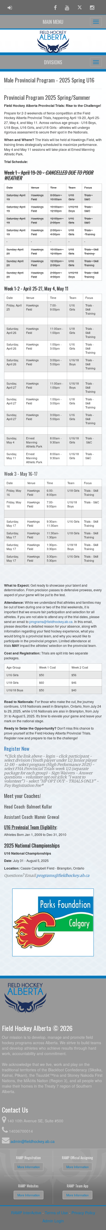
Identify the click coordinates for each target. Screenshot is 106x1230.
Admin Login (53, 1220)
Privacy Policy (83, 1212)
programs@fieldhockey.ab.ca (51, 621)
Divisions (53, 62)
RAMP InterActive (26, 1212)
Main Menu (53, 21)
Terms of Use (56, 1212)
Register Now (16, 748)
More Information (28, 1167)
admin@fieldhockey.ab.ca (33, 1141)
